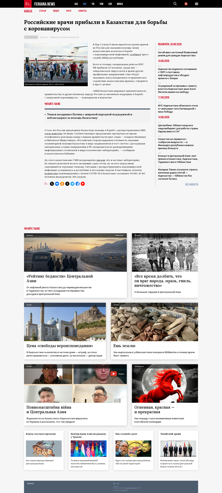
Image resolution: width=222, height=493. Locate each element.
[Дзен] (67, 184)
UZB (110, 4)
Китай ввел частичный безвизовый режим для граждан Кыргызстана (177, 54)
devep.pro (124, 490)
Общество (44, 37)
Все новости (191, 184)
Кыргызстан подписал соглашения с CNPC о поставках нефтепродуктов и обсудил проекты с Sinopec (177, 73)
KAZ (76, 4)
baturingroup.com (130, 488)
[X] (52, 184)
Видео (56, 11)
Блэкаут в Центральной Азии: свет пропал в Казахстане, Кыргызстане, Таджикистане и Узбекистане (178, 158)
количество (51, 173)
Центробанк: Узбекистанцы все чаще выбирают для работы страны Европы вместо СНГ (178, 128)
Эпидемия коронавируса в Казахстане (64, 37)
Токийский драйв (170, 433)
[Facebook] (78, 184)
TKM (101, 4)
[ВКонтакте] (57, 184)
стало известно (53, 133)
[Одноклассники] (62, 184)
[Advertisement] (111, 208)
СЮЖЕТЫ (82, 11)
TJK (93, 4)
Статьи (42, 11)
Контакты (30, 483)
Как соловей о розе (126, 433)
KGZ (84, 4)
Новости (28, 11)
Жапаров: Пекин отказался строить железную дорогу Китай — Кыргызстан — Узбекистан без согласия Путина (178, 174)
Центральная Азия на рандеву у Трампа (88, 435)
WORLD (120, 4)
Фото (68, 11)
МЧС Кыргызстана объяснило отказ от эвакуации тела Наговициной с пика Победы (178, 108)
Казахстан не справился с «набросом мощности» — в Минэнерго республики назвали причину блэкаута (176, 143)
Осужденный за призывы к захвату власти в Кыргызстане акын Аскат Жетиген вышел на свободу (177, 88)
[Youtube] (83, 184)
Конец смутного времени (41, 433)
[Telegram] (72, 184)
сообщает (135, 54)
